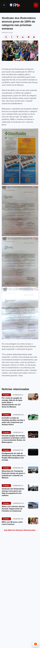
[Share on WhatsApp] (6, 37)
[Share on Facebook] (11, 37)
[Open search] (36, 5)
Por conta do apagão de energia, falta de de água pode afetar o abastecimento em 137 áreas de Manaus (12, 402)
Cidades (6, 395)
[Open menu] (4, 5)
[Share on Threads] (34, 37)
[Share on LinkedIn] (23, 37)
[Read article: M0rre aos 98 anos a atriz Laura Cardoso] (33, 520)
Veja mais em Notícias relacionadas (20, 530)
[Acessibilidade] (35, 644)
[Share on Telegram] (28, 37)
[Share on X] (17, 37)
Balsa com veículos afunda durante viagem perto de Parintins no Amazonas (13, 509)
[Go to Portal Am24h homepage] (14, 5)
